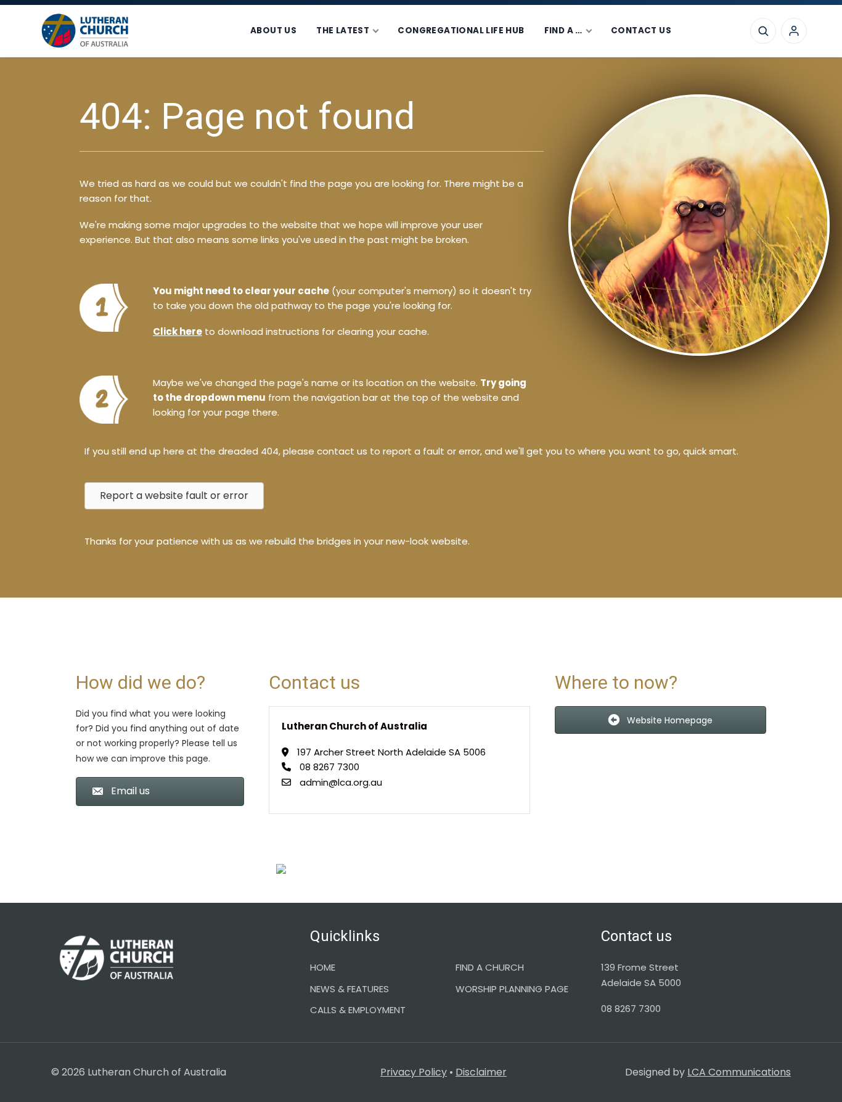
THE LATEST (342, 30)
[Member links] (794, 31)
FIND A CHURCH (490, 967)
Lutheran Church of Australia (130, 30)
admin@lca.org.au (341, 782)
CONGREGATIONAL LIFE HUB (461, 30)
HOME (322, 967)
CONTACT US (641, 30)
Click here (177, 331)
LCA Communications (739, 1072)
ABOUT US (273, 30)
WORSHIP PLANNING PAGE (512, 988)
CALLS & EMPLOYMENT (358, 1009)
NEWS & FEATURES (349, 988)
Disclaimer (481, 1072)
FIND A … (563, 30)
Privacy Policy (413, 1072)
